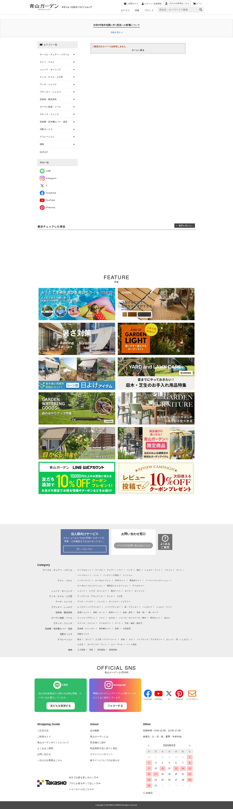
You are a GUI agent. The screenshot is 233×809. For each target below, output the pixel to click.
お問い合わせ (44, 754)
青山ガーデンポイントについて (53, 742)
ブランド (149, 10)
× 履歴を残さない (184, 225)
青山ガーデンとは (99, 736)
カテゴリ (125, 10)
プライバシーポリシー (101, 754)
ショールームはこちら (80, 789)
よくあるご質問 (45, 748)
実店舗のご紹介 (98, 742)
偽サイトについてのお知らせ (105, 760)
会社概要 (94, 730)
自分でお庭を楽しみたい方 (82, 777)
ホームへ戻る (138, 50)
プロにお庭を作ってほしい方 (83, 783)
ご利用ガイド (44, 736)
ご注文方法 (43, 730)
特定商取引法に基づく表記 (103, 748)
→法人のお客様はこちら (49, 760)
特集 (137, 10)
